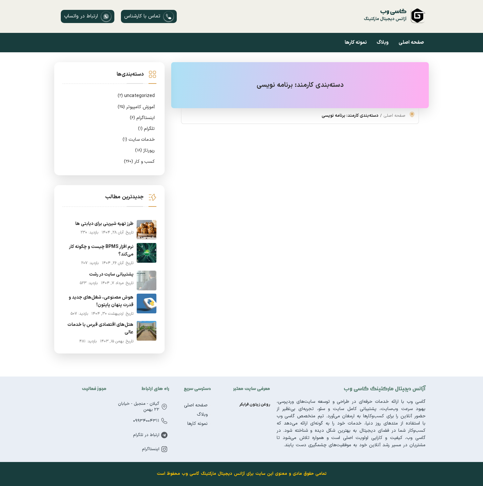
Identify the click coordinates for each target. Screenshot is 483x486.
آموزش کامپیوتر (136, 107)
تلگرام (146, 128)
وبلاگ (383, 42)
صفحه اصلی (411, 42)
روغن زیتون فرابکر (254, 404)
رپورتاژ (145, 150)
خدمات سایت (139, 139)
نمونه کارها (356, 42)
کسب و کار (139, 161)
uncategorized (136, 95)
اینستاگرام (142, 117)
